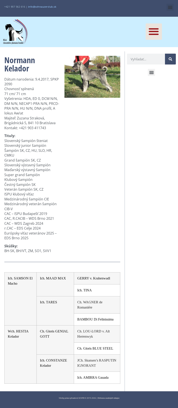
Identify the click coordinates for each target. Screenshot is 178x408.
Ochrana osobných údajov (108, 398)
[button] (170, 7)
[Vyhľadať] (170, 59)
